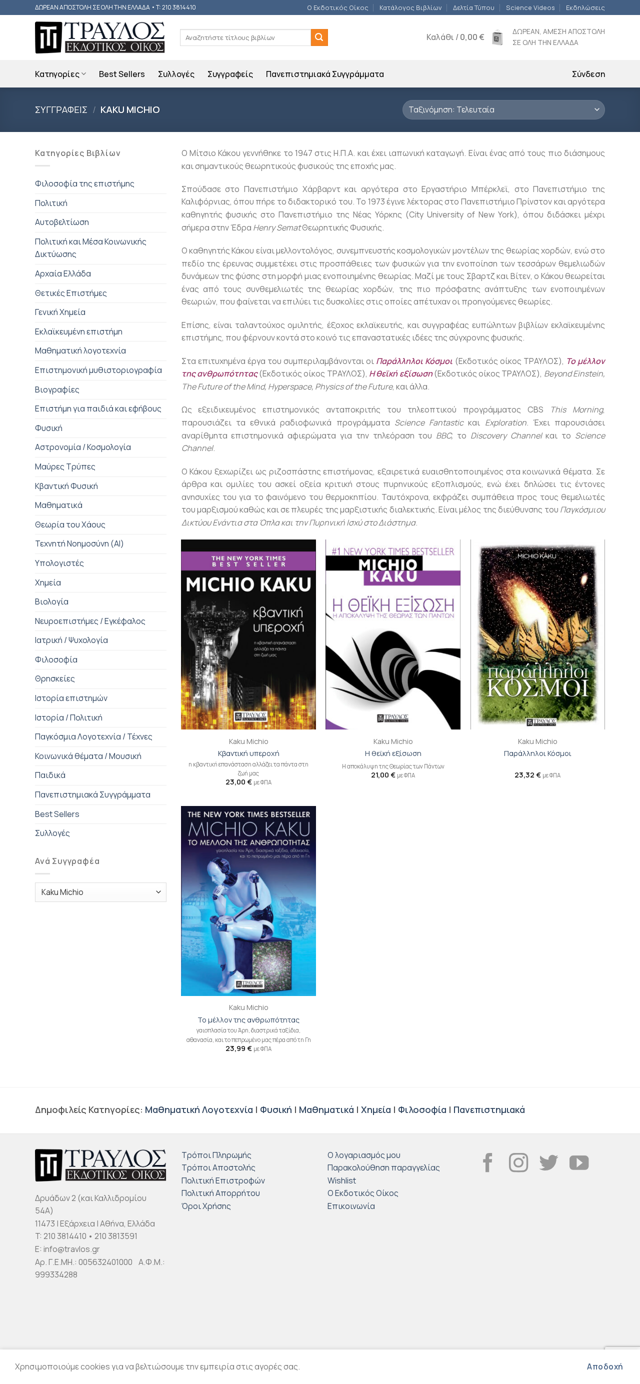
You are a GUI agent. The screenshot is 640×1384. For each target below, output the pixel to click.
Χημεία (48, 582)
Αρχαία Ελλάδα (63, 273)
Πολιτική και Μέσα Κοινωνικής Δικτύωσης (90, 248)
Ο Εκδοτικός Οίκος (337, 7)
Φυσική (48, 428)
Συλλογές (176, 74)
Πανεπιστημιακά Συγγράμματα (325, 74)
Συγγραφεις (61, 109)
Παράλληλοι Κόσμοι (538, 753)
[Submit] (319, 37)
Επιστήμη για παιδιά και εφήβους (98, 408)
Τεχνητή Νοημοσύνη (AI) (79, 543)
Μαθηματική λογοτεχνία (80, 350)
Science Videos (530, 7)
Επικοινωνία (351, 1206)
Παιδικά (50, 775)
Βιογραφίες (57, 389)
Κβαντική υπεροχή (249, 753)
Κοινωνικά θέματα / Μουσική (88, 756)
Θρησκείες (55, 678)
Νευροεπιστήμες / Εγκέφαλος (90, 621)
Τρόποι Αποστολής (219, 1167)
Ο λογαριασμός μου (364, 1155)
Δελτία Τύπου (473, 7)
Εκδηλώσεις (585, 7)
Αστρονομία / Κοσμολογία (83, 447)
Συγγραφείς (230, 74)
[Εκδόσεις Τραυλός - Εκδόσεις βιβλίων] (100, 37)
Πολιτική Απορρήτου (221, 1193)
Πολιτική (51, 203)
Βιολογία (51, 601)
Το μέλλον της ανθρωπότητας (249, 1020)
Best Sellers (122, 74)
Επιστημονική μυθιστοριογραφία (98, 370)
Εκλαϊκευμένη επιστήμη (78, 331)
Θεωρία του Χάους (70, 524)
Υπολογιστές (59, 563)
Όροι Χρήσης (206, 1206)
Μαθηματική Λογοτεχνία (199, 1110)
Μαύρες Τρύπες (65, 466)
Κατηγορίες (57, 74)
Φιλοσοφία (56, 659)
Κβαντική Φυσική (66, 486)
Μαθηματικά (58, 505)
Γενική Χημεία (60, 312)
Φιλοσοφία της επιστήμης (84, 183)
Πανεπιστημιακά (489, 1110)
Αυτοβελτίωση (62, 222)
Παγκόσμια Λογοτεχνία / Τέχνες (93, 736)
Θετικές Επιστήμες (71, 293)
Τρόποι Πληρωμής (217, 1155)
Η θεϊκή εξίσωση (400, 373)
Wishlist (342, 1180)
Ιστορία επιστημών (71, 698)
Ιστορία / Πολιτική (68, 717)
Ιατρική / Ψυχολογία (71, 640)
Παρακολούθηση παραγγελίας (384, 1167)
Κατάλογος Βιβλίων (411, 7)
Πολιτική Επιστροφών (223, 1180)
